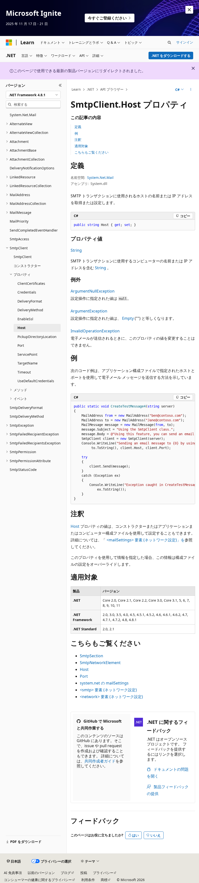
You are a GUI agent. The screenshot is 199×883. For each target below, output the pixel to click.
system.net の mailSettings (104, 683)
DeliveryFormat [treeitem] (29, 301)
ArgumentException (89, 311)
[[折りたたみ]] (60, 85)
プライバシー (103, 872)
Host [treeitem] (21, 327)
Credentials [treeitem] (26, 292)
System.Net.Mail (100, 177)
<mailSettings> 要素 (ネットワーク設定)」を (146, 540)
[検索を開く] (169, 42)
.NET (90, 89)
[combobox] (33, 95)
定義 (78, 126)
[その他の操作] (191, 90)
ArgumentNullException (93, 291)
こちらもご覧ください (91, 152)
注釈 (78, 139)
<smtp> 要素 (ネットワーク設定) (108, 690)
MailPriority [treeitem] (19, 221)
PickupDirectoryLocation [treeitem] (37, 336)
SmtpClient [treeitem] (23, 256)
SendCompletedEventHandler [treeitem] (34, 230)
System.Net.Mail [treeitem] (23, 115)
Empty (128, 318)
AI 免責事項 (13, 872)
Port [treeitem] (20, 345)
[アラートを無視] (189, 10)
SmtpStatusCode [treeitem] (23, 469)
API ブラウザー (112, 89)
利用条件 (88, 879)
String (76, 250)
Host (75, 526)
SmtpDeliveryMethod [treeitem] (27, 416)
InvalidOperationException (95, 331)
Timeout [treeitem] (24, 372)
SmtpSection (91, 655)
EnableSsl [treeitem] (25, 319)
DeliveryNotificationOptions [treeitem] (32, 168)
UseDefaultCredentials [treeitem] (35, 381)
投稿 (83, 872)
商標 (104, 879)
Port (84, 676)
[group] (133, 452)
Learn (76, 89)
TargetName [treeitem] (27, 363)
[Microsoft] (9, 42)
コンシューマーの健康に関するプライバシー (38, 879)
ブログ (66, 872)
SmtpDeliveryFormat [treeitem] (26, 407)
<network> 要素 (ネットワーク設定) (111, 696)
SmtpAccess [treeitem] (19, 239)
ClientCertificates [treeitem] (31, 283)
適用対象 (81, 146)
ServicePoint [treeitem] (27, 354)
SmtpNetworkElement (100, 662)
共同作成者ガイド (100, 761)
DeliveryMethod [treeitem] (30, 310)
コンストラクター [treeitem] (27, 265)
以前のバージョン (41, 872)
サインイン (184, 42)
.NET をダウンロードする (171, 55)
